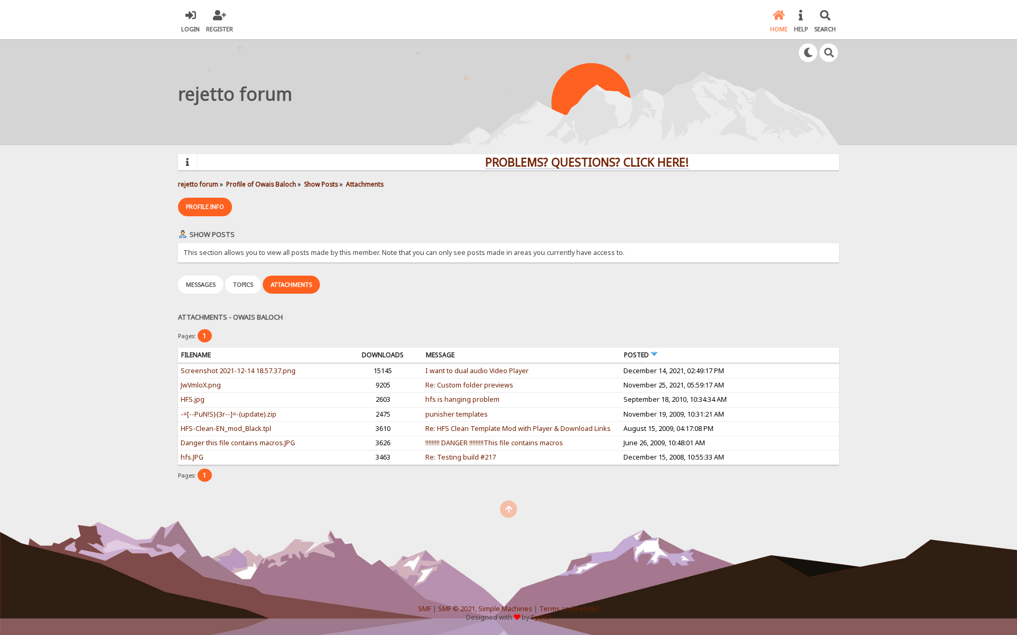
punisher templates (456, 414)
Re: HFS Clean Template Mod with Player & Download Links (518, 428)
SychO (541, 617)
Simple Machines (505, 608)
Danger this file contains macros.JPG (238, 442)
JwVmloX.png (201, 385)
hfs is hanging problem (462, 399)
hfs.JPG (192, 457)
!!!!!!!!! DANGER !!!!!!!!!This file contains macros (494, 442)
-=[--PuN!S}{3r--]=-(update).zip (228, 414)
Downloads (383, 354)
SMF (424, 608)
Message (440, 354)
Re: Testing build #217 (460, 457)
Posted (637, 354)
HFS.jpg (192, 399)
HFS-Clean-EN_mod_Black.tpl (226, 428)
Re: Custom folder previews (469, 385)
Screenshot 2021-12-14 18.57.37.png (238, 370)
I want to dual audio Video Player (477, 370)
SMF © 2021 (456, 608)
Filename (196, 354)
